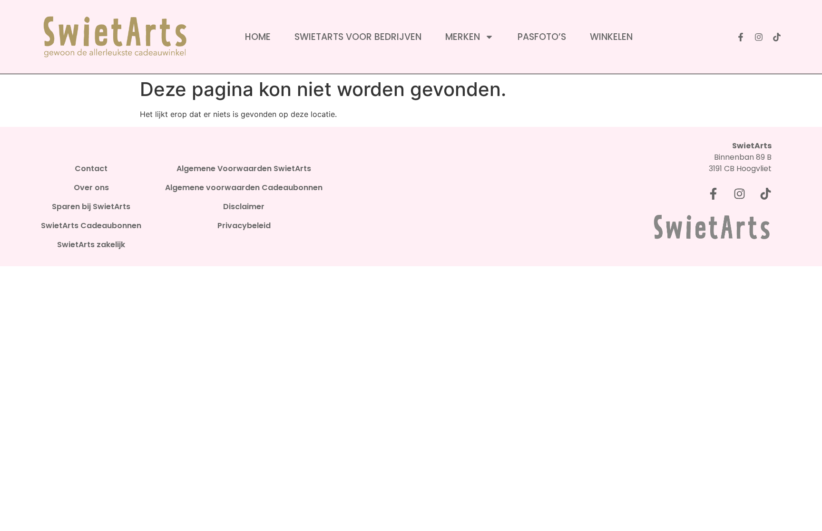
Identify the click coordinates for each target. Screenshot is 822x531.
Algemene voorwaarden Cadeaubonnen (244, 188)
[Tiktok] (777, 37)
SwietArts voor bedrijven (357, 37)
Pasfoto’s (542, 37)
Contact (91, 169)
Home (258, 37)
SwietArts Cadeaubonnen (91, 226)
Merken (462, 37)
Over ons (91, 188)
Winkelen (611, 37)
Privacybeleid (244, 226)
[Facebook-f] (740, 37)
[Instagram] (758, 37)
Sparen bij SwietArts (91, 207)
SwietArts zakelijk (91, 245)
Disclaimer (243, 207)
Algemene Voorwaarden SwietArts (243, 169)
